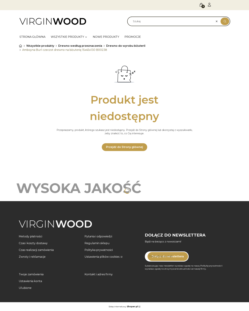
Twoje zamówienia (31, 274)
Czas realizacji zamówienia (36, 250)
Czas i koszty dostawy (33, 243)
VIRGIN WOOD (20, 46)
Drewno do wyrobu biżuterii (125, 45)
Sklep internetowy (123, 306)
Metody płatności (30, 236)
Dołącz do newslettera (168, 256)
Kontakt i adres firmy (99, 274)
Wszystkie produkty (40, 45)
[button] (225, 21)
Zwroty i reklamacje (32, 256)
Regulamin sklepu (97, 243)
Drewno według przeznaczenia (80, 45)
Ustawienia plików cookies (102, 256)
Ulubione (25, 287)
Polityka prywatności (99, 250)
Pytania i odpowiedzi (98, 236)
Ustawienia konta (30, 281)
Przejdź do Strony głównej (124, 147)
